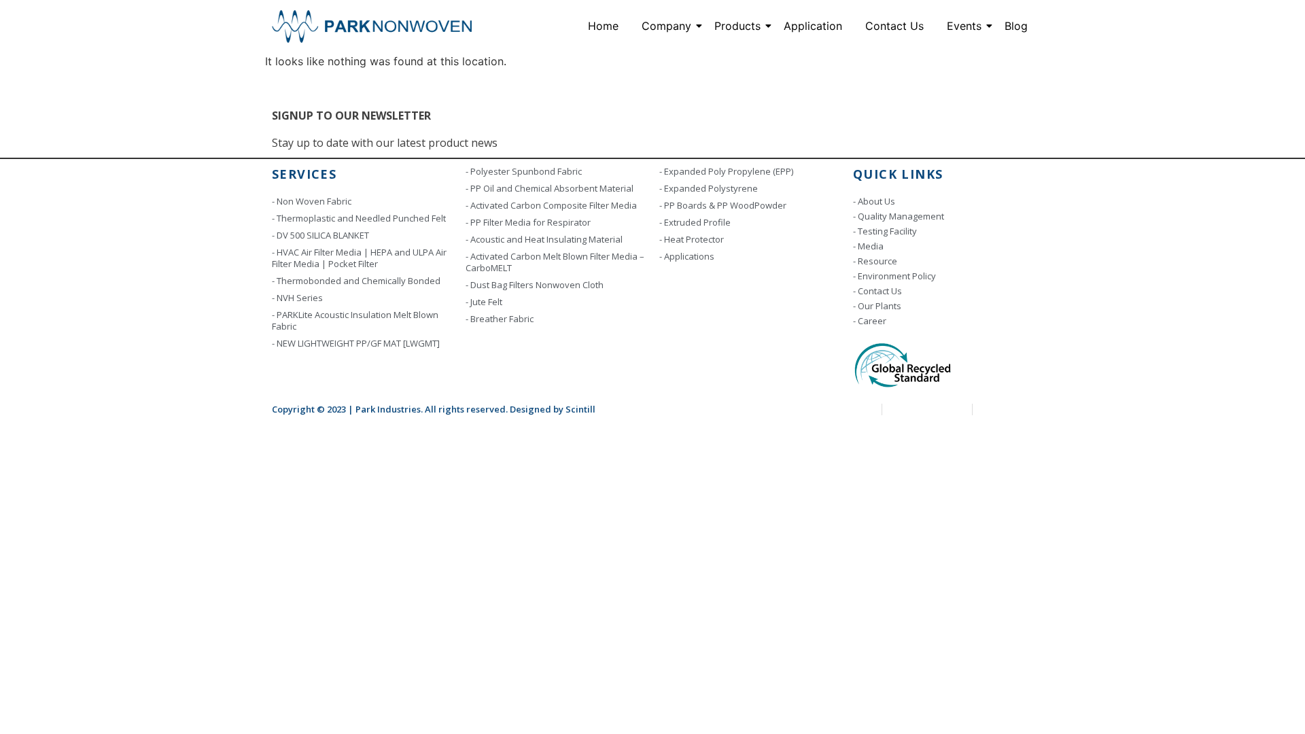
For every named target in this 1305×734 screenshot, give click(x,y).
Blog (1016, 26)
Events (964, 26)
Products (737, 26)
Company (666, 26)
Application (813, 26)
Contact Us (894, 26)
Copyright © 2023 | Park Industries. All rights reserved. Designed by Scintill (433, 409)
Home (603, 26)
